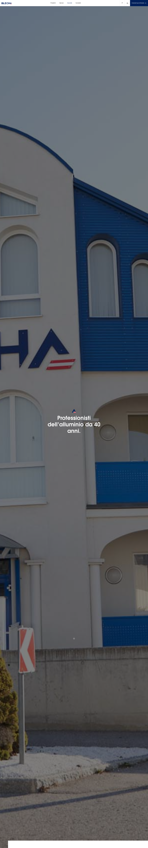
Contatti (78, 3)
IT (122, 3)
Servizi (61, 3)
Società (69, 3)
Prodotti (53, 3)
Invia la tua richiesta (138, 3)
